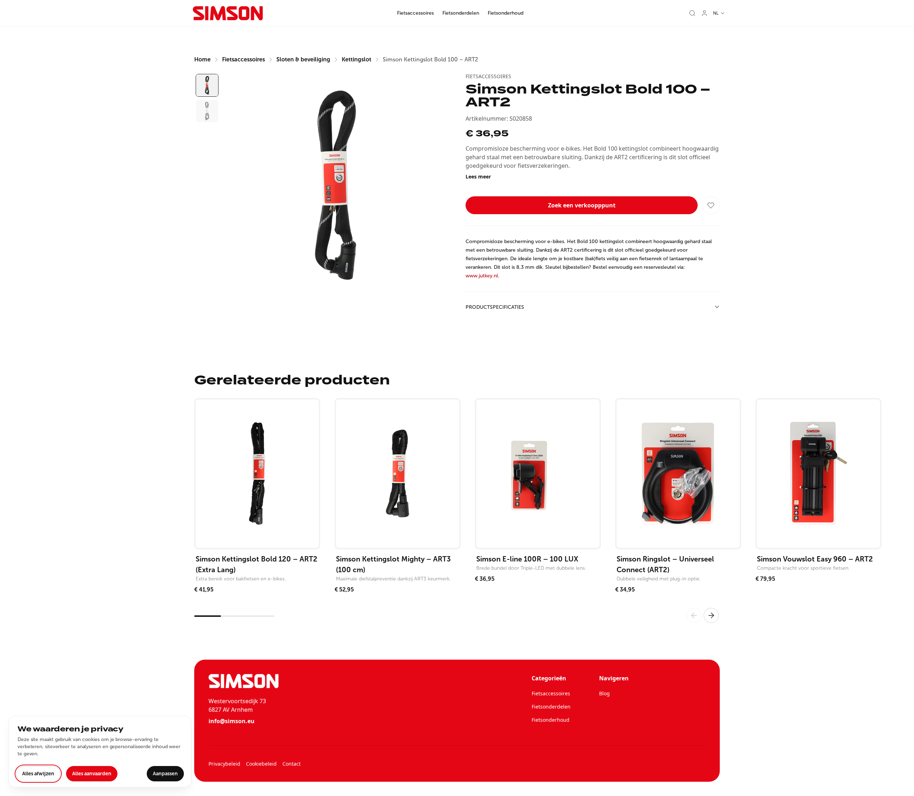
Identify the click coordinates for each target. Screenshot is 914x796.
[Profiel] (704, 13)
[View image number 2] (207, 111)
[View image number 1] (207, 85)
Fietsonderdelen (460, 13)
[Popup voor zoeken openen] (692, 13)
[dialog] (100, 751)
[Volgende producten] (711, 615)
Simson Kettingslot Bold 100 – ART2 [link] (430, 59)
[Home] (228, 13)
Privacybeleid (224, 763)
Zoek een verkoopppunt (582, 205)
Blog (604, 693)
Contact (291, 763)
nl (715, 13)
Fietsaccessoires (415, 13)
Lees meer (478, 176)
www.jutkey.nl (482, 275)
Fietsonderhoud (505, 13)
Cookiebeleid (261, 763)
